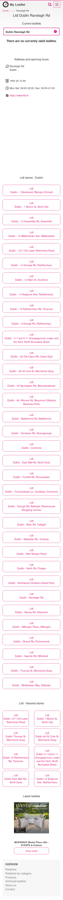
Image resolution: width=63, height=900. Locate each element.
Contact (10, 889)
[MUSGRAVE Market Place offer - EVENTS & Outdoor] (31, 818)
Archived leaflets (15, 881)
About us (10, 885)
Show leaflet (31, 850)
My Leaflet (17, 4)
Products (10, 877)
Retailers (10, 869)
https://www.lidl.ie (19, 95)
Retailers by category (18, 873)
